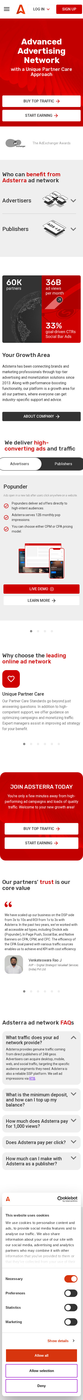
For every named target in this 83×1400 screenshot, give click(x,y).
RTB (32, 1078)
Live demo (39, 589)
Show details (57, 1341)
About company (39, 416)
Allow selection (41, 1371)
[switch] (70, 1293)
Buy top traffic (39, 101)
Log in (38, 9)
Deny (41, 1386)
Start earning (38, 115)
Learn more (39, 600)
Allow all (41, 1355)
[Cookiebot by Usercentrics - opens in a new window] (58, 1199)
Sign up (69, 9)
